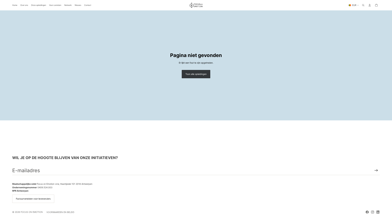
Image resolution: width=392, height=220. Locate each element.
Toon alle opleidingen (196, 74)
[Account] (369, 5)
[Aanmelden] (376, 170)
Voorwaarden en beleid (60, 212)
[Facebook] (367, 212)
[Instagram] (372, 212)
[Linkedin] (378, 212)
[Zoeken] (363, 5)
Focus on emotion (32, 212)
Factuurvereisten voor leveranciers (33, 198)
